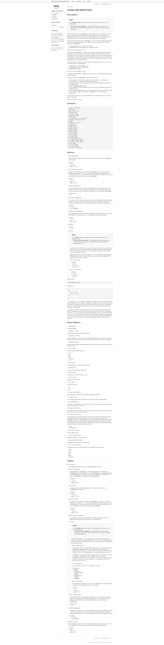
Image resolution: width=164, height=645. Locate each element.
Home (73, 1)
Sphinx (111, 642)
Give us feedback (54, 37)
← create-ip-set (96, 4)
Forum (84, 1)
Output (54, 19)
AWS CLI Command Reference (60, 1)
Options (54, 17)
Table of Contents (57, 11)
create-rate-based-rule (55, 13)
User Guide (78, 1)
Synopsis (54, 15)
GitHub (88, 1)
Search (62, 27)
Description (55, 14)
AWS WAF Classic (102, 22)
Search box (53, 25)
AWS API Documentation (76, 99)
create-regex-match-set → (106, 4)
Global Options (56, 18)
